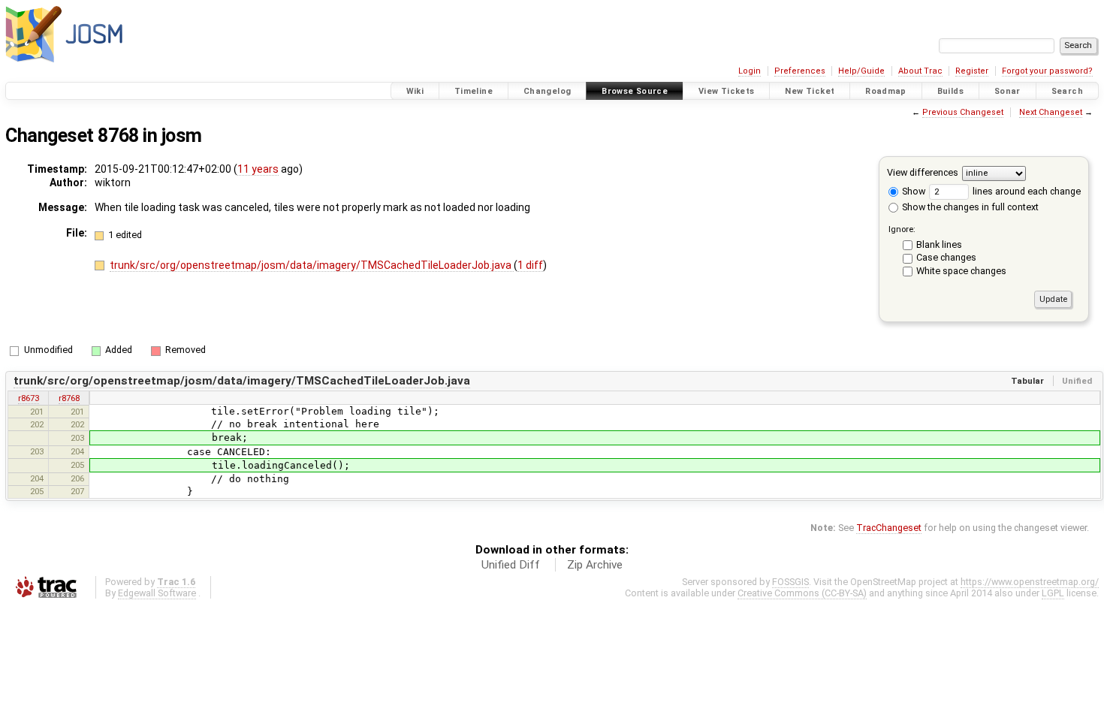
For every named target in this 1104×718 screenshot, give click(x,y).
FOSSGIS (790, 581)
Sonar (1007, 91)
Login (749, 71)
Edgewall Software (157, 593)
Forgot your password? (1047, 71)
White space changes (961, 270)
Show (912, 191)
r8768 (69, 398)
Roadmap (885, 91)
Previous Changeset (962, 112)
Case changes (946, 257)
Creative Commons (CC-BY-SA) (802, 593)
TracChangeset (889, 527)
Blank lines (939, 244)
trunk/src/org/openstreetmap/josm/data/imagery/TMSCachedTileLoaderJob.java (312, 265)
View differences (922, 172)
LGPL (1053, 593)
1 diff (530, 265)
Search (1067, 91)
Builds (950, 91)
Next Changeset (1050, 112)
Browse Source (635, 91)
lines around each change (1025, 191)
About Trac (920, 71)
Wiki (415, 91)
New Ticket (809, 91)
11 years (258, 169)
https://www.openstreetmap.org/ (1030, 581)
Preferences (799, 71)
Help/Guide (861, 71)
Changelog (547, 91)
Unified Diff (510, 565)
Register (971, 71)
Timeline (473, 91)
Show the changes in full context (969, 207)
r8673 (28, 398)
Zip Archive (595, 565)
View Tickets (726, 91)
